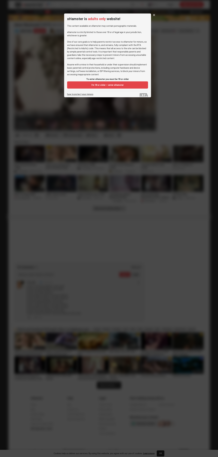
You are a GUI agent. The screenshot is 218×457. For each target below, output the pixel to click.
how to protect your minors (80, 94)
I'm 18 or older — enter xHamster (107, 85)
